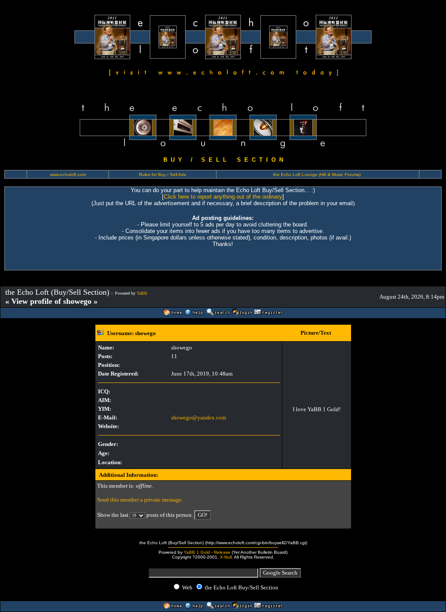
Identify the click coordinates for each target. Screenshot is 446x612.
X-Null (226, 557)
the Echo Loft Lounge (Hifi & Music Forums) (317, 174)
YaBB (142, 293)
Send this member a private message (139, 499)
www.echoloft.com (68, 174)
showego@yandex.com (198, 417)
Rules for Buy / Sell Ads (162, 174)
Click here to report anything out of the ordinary (223, 196)
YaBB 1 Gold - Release (207, 552)
